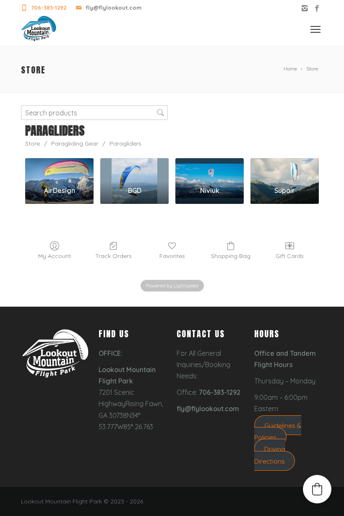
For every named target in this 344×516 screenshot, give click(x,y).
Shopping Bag (230, 256)
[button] (317, 489)
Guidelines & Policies (277, 431)
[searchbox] (94, 112)
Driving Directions (269, 455)
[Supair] (284, 169)
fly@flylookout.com (113, 7)
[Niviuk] (209, 169)
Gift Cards (290, 256)
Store (32, 143)
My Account (54, 256)
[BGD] (134, 169)
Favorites (172, 256)
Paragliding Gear (74, 143)
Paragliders (125, 143)
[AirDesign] (59, 169)
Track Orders (113, 256)
